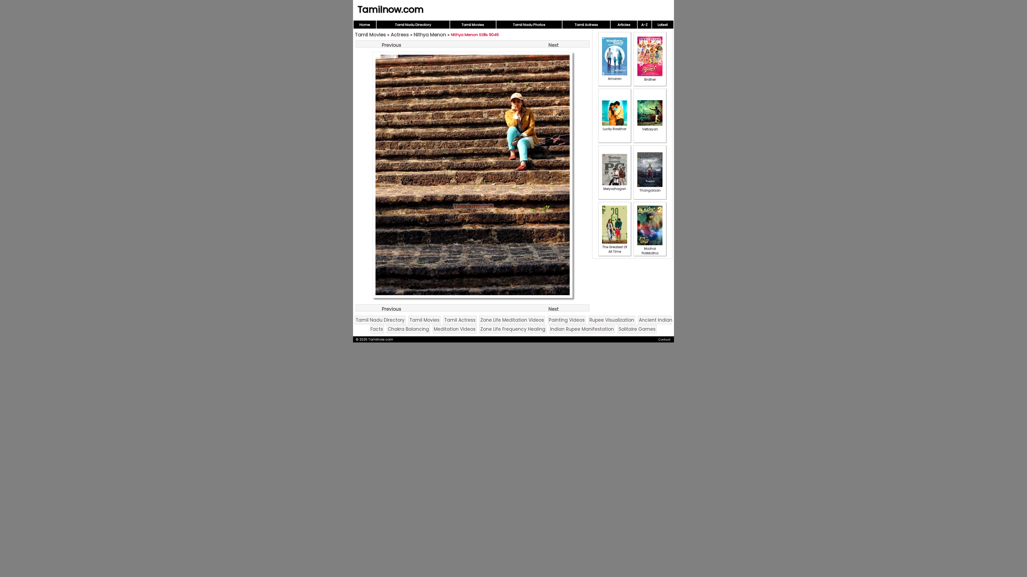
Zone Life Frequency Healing (512, 329)
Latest (663, 24)
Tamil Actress (586, 24)
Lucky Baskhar (614, 129)
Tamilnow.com (391, 9)
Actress (400, 34)
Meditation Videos (455, 329)
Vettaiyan (650, 129)
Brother (650, 79)
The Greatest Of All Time (614, 249)
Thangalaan (650, 190)
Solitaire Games (637, 329)
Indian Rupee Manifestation (582, 329)
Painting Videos (567, 320)
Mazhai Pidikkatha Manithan (650, 253)
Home (364, 24)
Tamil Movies (473, 24)
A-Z (644, 24)
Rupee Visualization (611, 320)
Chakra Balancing (408, 329)
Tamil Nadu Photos (529, 24)
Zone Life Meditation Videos (512, 320)
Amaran (615, 78)
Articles (624, 24)
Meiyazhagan (614, 188)
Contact (664, 339)
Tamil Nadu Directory (413, 24)
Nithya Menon (430, 34)
